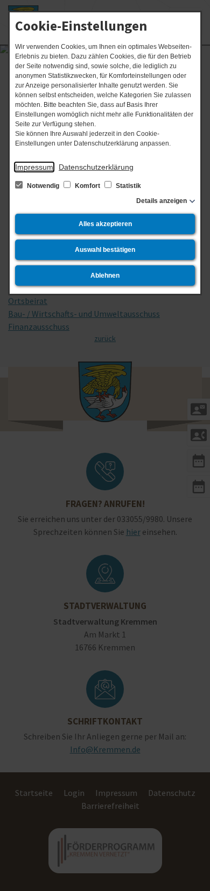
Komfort (87, 186)
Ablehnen (105, 275)
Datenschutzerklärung (96, 167)
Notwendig (43, 186)
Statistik (127, 186)
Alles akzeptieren (105, 224)
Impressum (34, 167)
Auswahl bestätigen (105, 249)
